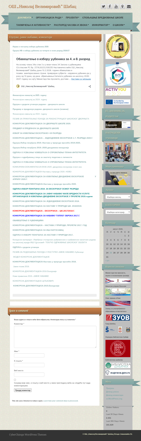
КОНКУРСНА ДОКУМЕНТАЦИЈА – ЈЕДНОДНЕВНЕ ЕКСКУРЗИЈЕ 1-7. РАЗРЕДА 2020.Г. (53, 138)
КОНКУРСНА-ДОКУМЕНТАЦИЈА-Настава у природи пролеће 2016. (44, 262)
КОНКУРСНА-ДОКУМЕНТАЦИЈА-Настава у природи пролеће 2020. (44, 184)
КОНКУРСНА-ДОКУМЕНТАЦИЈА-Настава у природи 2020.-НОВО (42, 172)
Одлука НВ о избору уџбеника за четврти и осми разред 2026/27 (41, 51)
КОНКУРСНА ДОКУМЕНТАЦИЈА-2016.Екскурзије (35, 271)
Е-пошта (18, 361)
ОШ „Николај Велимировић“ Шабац (42, 6)
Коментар (19, 324)
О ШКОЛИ (118, 25)
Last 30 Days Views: (115, 414)
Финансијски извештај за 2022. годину (30, 114)
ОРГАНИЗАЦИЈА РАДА (48, 17)
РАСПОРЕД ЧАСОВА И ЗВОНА (70, 25)
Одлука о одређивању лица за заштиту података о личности (42, 157)
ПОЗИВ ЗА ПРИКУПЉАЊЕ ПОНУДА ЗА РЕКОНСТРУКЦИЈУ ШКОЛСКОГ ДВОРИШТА (51, 119)
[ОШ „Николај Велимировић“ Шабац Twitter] (103, 6)
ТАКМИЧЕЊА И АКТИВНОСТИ (32, 25)
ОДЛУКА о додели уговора (26, 247)
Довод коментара (114, 395)
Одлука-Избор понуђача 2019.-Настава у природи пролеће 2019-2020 (46, 143)
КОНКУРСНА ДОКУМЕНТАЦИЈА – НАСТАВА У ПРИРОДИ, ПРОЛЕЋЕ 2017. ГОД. (50, 225)
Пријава (110, 388)
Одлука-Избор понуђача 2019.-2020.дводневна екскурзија (41, 147)
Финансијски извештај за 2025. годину (29, 95)
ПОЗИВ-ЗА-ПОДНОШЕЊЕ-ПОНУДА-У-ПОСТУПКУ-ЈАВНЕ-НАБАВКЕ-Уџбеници (48, 252)
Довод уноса (112, 392)
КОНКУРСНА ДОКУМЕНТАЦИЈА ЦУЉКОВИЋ (33, 281)
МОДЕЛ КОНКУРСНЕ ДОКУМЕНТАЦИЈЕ (31, 257)
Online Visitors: (113, 407)
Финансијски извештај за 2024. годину (30, 99)
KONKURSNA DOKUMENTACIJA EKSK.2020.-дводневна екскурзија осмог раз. (47, 167)
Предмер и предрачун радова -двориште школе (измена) (40, 109)
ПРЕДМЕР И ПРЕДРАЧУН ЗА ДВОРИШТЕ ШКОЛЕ (36, 128)
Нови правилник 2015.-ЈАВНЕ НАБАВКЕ (31, 276)
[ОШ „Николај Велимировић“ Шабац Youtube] (116, 6)
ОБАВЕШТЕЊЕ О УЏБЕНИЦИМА (28, 220)
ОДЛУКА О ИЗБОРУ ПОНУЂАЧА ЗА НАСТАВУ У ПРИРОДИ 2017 (43, 235)
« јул (107, 261)
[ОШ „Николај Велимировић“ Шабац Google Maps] (122, 6)
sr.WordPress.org (114, 399)
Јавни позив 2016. (21, 266)
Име (16, 351)
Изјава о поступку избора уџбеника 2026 (30, 47)
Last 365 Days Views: (115, 421)
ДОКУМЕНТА (24, 17)
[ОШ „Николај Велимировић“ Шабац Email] (129, 6)
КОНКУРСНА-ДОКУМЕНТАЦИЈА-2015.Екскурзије (36, 286)
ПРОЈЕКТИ (72, 17)
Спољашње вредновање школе (102, 17)
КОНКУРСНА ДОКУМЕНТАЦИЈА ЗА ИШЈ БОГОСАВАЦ (38, 230)
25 (111, 253)
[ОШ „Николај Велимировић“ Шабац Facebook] (110, 6)
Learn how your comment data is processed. (60, 401)
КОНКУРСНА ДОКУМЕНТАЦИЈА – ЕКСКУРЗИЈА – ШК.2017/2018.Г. (44, 211)
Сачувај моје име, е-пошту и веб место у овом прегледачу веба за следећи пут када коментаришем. (52, 384)
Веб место (18, 370)
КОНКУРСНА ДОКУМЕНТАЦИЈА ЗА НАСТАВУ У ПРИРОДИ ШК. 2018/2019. (47, 206)
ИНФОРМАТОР (100, 25)
